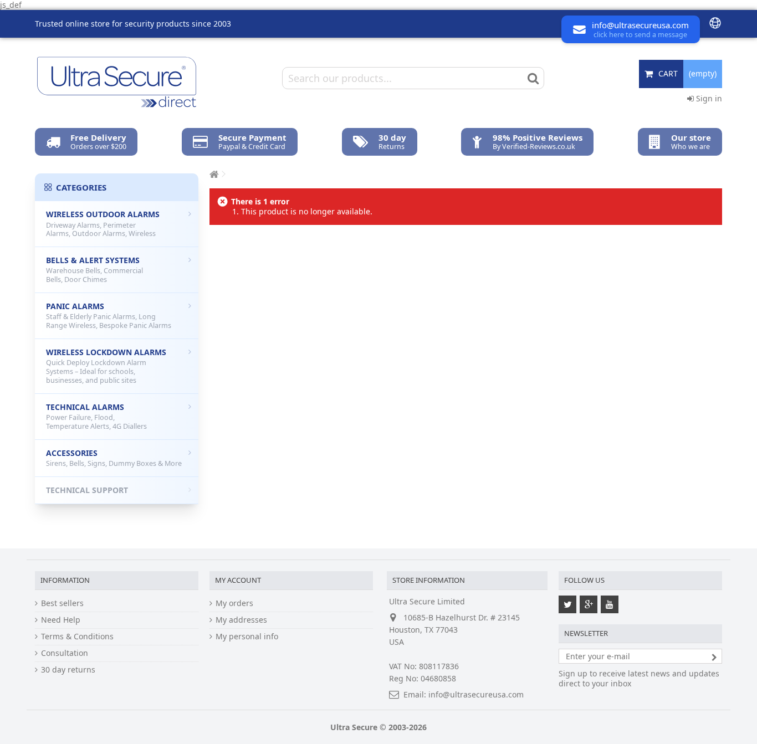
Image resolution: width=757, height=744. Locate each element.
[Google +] (588, 604)
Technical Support (87, 490)
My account (238, 580)
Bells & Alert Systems (94, 269)
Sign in (708, 98)
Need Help (60, 620)
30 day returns (68, 670)
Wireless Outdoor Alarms (103, 223)
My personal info (247, 637)
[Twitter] (567, 604)
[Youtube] (609, 604)
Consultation (64, 653)
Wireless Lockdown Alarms (106, 366)
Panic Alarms (108, 315)
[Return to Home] (212, 174)
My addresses (241, 620)
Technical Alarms (96, 416)
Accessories (114, 458)
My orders (234, 603)
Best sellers (62, 603)
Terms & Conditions (77, 637)
